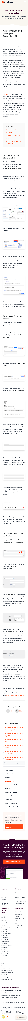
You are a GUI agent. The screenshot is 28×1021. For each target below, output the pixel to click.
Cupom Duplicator (18, 1012)
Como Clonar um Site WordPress (9, 992)
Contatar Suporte (5, 977)
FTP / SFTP (17, 927)
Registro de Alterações (7, 972)
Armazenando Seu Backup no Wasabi (14, 740)
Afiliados (3, 899)
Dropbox (17, 916)
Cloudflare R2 (7, 94)
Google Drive (18, 914)
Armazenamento (9, 781)
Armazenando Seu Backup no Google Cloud (14, 752)
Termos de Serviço (3, 1012)
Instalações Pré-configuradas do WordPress (5, 941)
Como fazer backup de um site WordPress (11, 990)
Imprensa (3, 897)
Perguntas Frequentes (6, 970)
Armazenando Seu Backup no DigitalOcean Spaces (14, 734)
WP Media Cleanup (19, 895)
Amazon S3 (18, 911)
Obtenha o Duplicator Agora (13, 861)
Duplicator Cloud (9, 796)
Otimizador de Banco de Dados (13, 807)
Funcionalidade (9, 774)
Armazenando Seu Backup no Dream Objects (14, 758)
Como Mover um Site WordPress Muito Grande (12, 1002)
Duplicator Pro (18, 892)
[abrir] (25, 2)
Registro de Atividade (11, 803)
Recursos (7, 788)
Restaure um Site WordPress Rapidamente (11, 995)
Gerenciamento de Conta (12, 785)
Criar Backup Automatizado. (15, 695)
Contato (3, 901)
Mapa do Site (14, 1012)
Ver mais (17, 929)
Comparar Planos (19, 903)
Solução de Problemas (11, 792)
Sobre (2, 892)
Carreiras (3, 895)
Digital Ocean (18, 923)
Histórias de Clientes (6, 974)
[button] (9, 711)
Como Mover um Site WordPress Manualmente (12, 1000)
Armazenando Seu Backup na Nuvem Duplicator (14, 728)
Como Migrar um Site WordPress (9, 997)
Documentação (5, 965)
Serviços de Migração (6, 979)
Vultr (16, 920)
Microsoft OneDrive (20, 918)
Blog (2, 963)
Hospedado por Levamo (24, 1012)
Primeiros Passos (9, 770)
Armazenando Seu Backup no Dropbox (14, 746)
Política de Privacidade (8, 1012)
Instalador (7, 777)
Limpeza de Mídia (9, 799)
